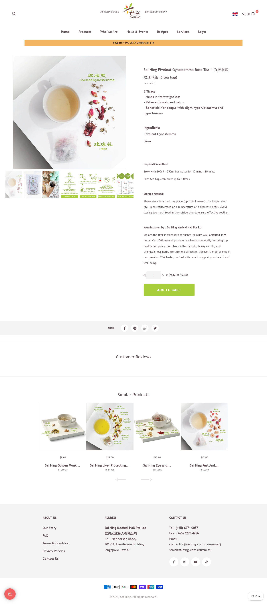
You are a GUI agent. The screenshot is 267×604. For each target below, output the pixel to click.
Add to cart (169, 290)
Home (65, 32)
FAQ (45, 535)
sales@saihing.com (182, 550)
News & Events (137, 32)
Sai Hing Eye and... (157, 465)
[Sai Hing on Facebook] (173, 561)
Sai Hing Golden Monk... (62, 465)
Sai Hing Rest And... (204, 465)
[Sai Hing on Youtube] (195, 561)
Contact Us (50, 558)
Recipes (162, 32)
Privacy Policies (54, 551)
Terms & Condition (56, 543)
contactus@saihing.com (186, 544)
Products (85, 32)
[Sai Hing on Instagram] (184, 561)
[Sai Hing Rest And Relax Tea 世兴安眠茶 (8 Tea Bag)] (204, 426)
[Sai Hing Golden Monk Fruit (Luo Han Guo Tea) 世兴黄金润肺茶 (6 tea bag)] (62, 426)
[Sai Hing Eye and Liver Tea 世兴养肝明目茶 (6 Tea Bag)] (157, 426)
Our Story (49, 528)
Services (183, 32)
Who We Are (109, 32)
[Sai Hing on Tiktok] (206, 561)
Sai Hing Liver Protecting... (110, 465)
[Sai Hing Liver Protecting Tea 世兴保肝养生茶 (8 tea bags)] (110, 426)
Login (202, 32)
